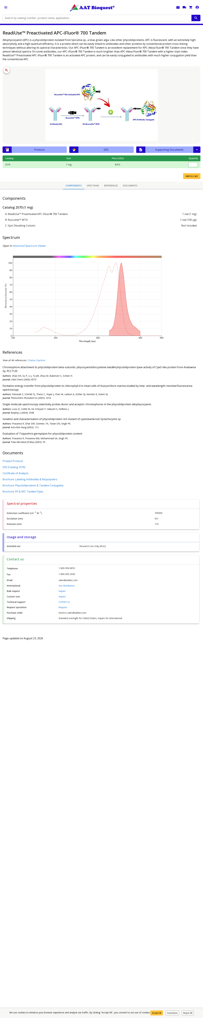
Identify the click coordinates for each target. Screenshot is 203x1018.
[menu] (6, 7)
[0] (191, 7)
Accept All (156, 1012)
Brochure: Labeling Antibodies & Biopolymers (30, 479)
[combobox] (97, 18)
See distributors (67, 585)
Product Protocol (13, 461)
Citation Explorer (36, 360)
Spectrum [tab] (93, 185)
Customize (172, 1012)
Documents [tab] (130, 185)
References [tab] (111, 185)
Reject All (187, 1012)
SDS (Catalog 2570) (14, 467)
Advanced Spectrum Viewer (29, 246)
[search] (195, 18)
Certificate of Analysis (15, 473)
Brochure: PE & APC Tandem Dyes (23, 491)
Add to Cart (192, 176)
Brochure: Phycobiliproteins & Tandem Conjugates (33, 485)
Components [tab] (74, 185)
